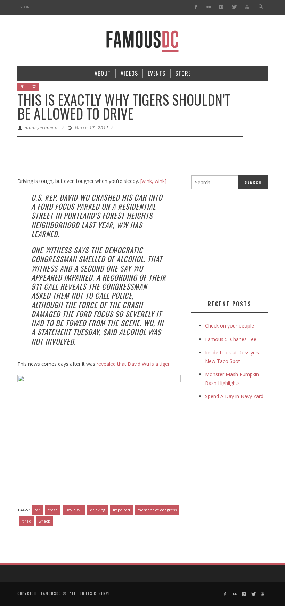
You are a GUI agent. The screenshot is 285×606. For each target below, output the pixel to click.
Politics (27, 86)
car (37, 509)
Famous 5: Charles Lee (230, 339)
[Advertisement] (238, 243)
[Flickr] (208, 7)
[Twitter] (234, 7)
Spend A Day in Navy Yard (234, 396)
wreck (44, 521)
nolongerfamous (42, 128)
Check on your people (230, 325)
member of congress (157, 509)
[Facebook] (195, 7)
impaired (121, 509)
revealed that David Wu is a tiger (133, 364)
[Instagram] (221, 7)
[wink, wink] (153, 181)
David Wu (74, 509)
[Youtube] (247, 7)
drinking (97, 509)
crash (53, 509)
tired (26, 521)
